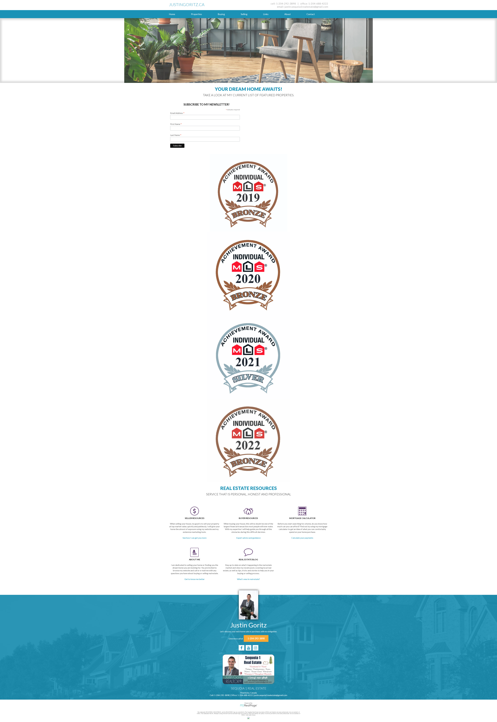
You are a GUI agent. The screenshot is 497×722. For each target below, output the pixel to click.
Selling (244, 14)
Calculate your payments (302, 538)
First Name (176, 123)
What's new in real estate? (248, 579)
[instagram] (255, 648)
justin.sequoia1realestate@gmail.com (306, 6)
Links (265, 14)
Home (172, 14)
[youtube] (248, 648)
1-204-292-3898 (286, 3)
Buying (221, 14)
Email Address (177, 112)
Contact (310, 14)
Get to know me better (194, 579)
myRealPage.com (248, 705)
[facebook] (241, 648)
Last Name (175, 135)
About (287, 14)
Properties (196, 14)
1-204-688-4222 (318, 3)
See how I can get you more (194, 538)
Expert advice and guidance (248, 538)
